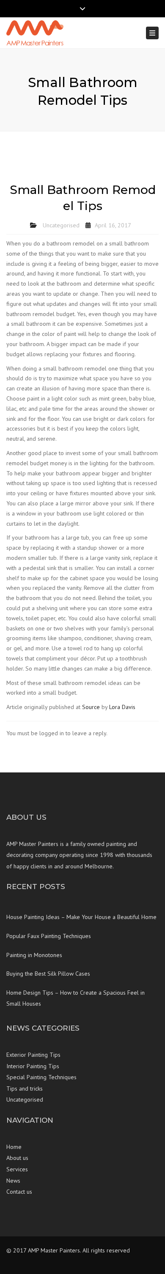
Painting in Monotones (34, 955)
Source (91, 707)
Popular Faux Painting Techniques (48, 936)
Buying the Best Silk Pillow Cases (48, 973)
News (13, 1180)
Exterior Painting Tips (33, 1054)
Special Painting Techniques (41, 1077)
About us (17, 1158)
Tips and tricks (24, 1088)
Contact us (19, 1191)
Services (17, 1169)
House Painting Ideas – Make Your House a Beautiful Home (81, 917)
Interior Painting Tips (32, 1066)
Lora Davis (122, 707)
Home (14, 1147)
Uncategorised (61, 225)
